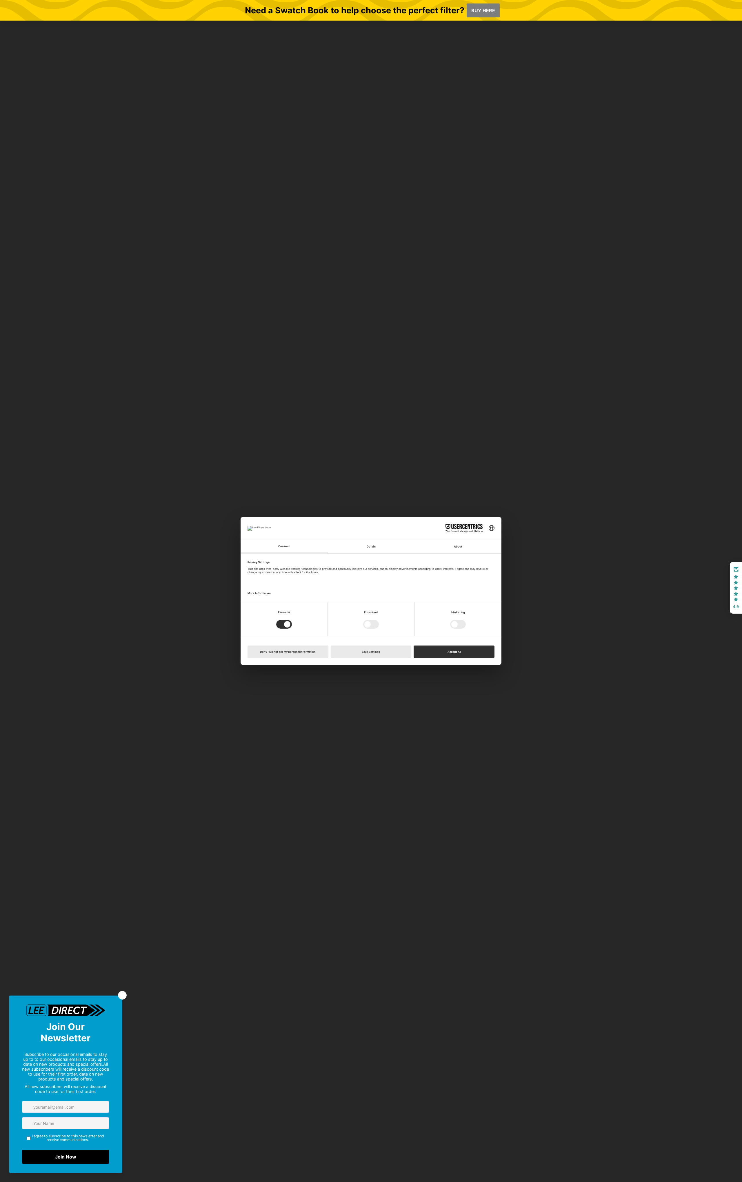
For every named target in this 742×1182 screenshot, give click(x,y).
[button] (736, 588)
